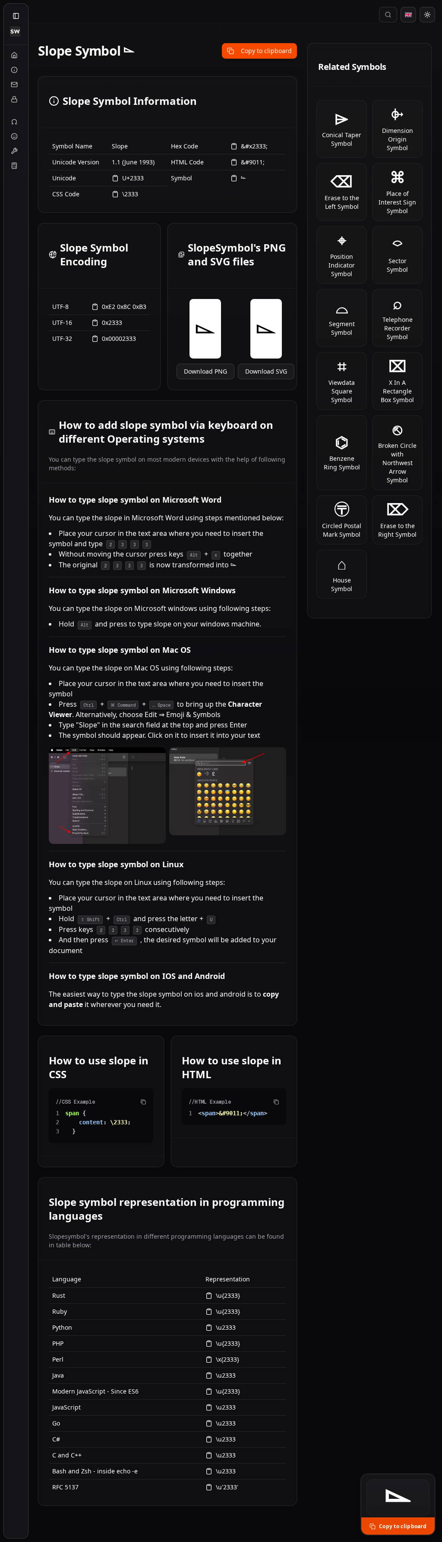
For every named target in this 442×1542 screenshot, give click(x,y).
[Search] (388, 14)
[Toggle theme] (427, 14)
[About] (14, 70)
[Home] (14, 55)
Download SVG (266, 371)
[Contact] (14, 84)
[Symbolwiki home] (15, 31)
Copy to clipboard (266, 51)
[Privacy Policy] (14, 99)
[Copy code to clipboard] (143, 1102)
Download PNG (205, 371)
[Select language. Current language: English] (408, 14)
